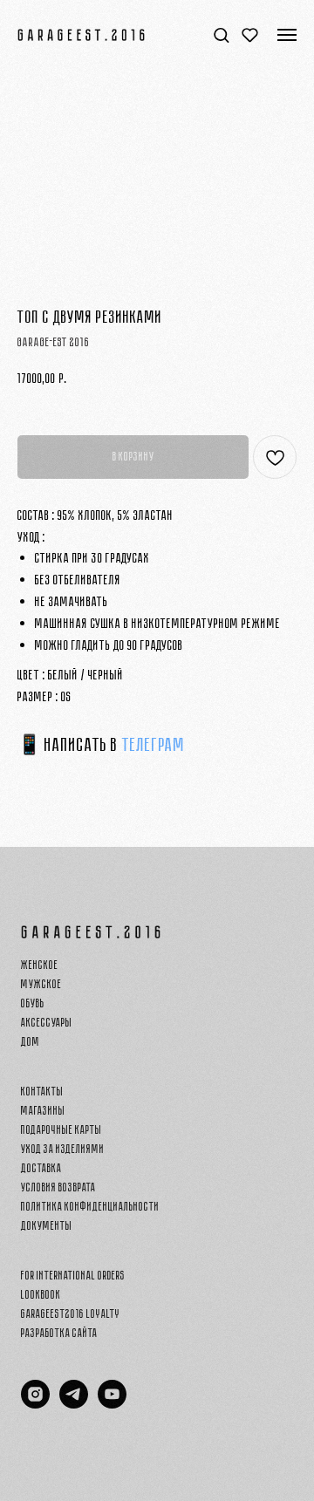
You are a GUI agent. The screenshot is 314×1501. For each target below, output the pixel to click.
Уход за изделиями (63, 1149)
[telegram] (73, 1403)
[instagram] (35, 1403)
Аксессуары (46, 1023)
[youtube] (112, 1403)
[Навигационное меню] (287, 35)
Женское (39, 965)
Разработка (46, 1333)
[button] (221, 34)
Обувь (32, 1003)
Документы (46, 1226)
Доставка (41, 1168)
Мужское (41, 984)
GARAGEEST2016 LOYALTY (70, 1314)
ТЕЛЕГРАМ (153, 744)
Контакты (42, 1091)
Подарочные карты (61, 1130)
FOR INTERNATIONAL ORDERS (73, 1275)
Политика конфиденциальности (90, 1207)
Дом (30, 1042)
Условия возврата (58, 1187)
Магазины (43, 1111)
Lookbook (41, 1295)
